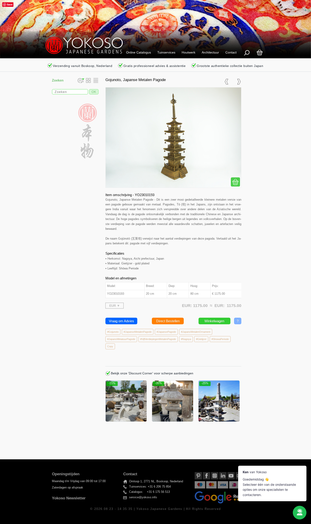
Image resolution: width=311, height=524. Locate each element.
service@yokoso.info (143, 497)
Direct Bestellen (168, 321)
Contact (231, 52)
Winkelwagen (214, 321)
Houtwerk (188, 52)
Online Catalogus (138, 52)
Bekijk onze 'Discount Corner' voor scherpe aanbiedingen (151, 373)
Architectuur (210, 52)
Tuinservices (166, 52)
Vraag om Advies (121, 321)
